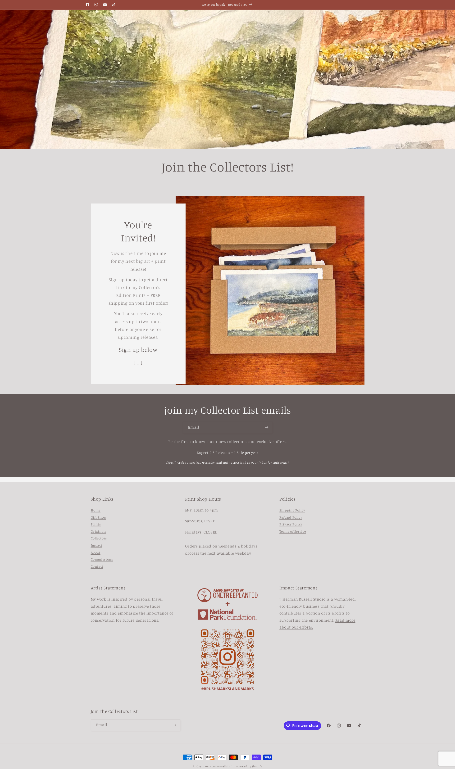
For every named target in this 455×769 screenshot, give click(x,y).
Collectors (99, 538)
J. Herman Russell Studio (219, 766)
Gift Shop (98, 517)
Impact (96, 545)
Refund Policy (290, 517)
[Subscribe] (266, 427)
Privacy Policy (290, 524)
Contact (97, 567)
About (95, 552)
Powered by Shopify (249, 766)
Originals (98, 531)
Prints (96, 524)
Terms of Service (292, 531)
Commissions (102, 559)
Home (96, 510)
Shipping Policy (292, 510)
